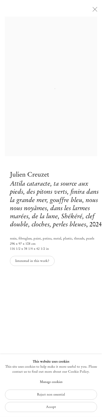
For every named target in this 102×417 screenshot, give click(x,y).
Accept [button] (51, 407)
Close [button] (93, 10)
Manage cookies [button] (51, 382)
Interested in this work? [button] (32, 261)
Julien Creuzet (29, 174)
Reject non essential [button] (51, 394)
